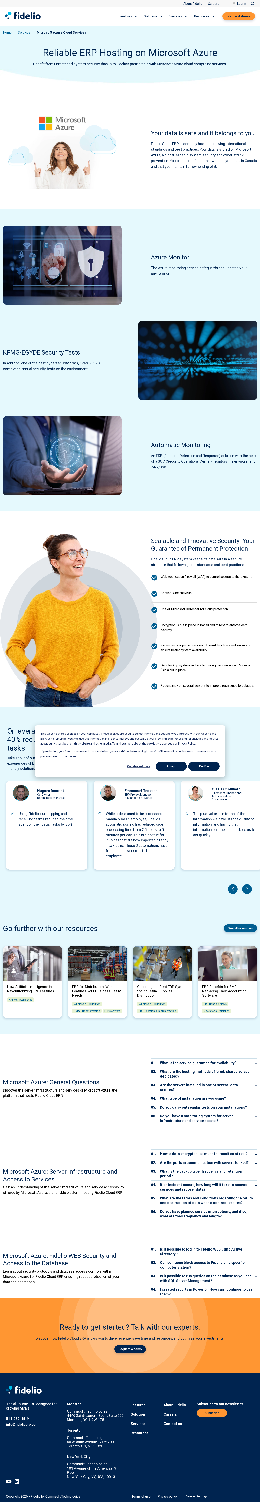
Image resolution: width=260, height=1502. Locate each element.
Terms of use (141, 1496)
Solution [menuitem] (138, 1414)
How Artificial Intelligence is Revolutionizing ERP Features (30, 989)
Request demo (239, 16)
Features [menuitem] (138, 1405)
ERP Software (112, 1010)
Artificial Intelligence (20, 999)
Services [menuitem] (138, 1423)
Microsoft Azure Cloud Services (62, 32)
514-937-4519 (17, 1419)
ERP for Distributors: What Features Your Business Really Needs (96, 991)
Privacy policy (168, 1496)
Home (7, 32)
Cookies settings (138, 766)
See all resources (240, 928)
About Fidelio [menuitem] (175, 1405)
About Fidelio (192, 4)
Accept (171, 766)
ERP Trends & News (215, 1004)
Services (24, 32)
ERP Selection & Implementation (157, 1010)
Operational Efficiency (216, 1010)
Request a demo (130, 1349)
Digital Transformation (87, 1010)
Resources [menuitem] (139, 1433)
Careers (213, 4)
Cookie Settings (196, 1496)
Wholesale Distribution (87, 1004)
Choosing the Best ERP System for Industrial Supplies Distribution (162, 991)
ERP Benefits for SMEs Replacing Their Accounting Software (224, 991)
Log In (241, 4)
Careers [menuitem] (170, 1414)
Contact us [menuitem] (173, 1423)
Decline (204, 766)
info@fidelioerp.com (22, 1424)
